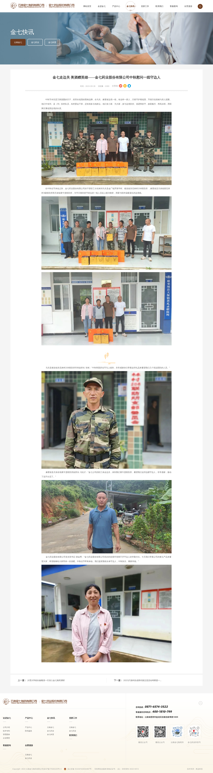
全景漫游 (188, 6)
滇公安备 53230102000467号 (79, 769)
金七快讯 (130, 6)
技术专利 (6, 731)
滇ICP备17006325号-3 (52, 769)
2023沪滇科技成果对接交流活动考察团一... (142, 680)
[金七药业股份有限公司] (42, 7)
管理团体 (6, 734)
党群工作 (145, 6)
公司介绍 (6, 727)
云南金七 (18, 42)
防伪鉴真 (28, 731)
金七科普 (52, 42)
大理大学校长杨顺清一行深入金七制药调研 (46, 680)
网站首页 (87, 6)
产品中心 (116, 6)
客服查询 (174, 6)
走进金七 (102, 6)
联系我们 (159, 6)
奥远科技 (199, 769)
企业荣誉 (6, 738)
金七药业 (35, 42)
